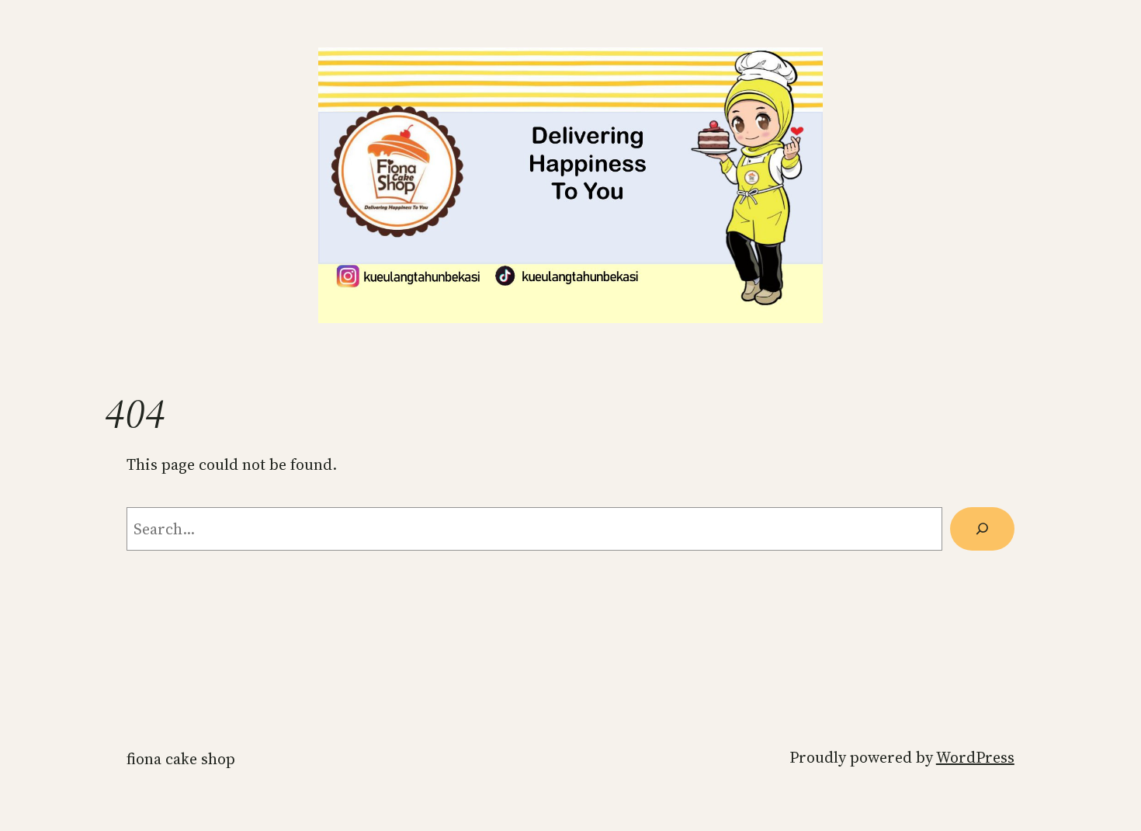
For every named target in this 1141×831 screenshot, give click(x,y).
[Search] (982, 529)
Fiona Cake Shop (181, 759)
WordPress (975, 757)
